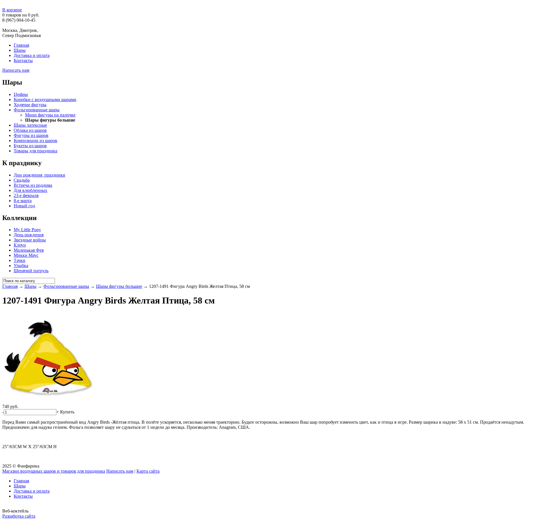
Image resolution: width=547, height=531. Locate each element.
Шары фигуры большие (119, 286)
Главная (21, 45)
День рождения (29, 234)
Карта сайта (148, 471)
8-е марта (23, 200)
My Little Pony (27, 229)
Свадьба (22, 180)
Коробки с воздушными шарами (45, 99)
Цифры (21, 94)
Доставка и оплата (32, 55)
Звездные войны (30, 239)
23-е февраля (26, 195)
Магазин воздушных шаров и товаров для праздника (53, 471)
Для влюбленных (30, 190)
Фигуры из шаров (31, 135)
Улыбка (21, 265)
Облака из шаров (30, 130)
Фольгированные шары (37, 109)
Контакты (23, 60)
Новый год (24, 205)
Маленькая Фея (29, 250)
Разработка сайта (18, 516)
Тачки (19, 260)
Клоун (20, 245)
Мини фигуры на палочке (50, 114)
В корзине (12, 9)
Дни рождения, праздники (39, 175)
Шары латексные (30, 125)
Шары (20, 50)
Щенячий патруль (31, 270)
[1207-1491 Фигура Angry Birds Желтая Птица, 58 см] (47, 401)
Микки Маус (26, 255)
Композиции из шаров (35, 140)
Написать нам (15, 70)
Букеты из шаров (30, 145)
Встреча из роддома (33, 185)
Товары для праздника (35, 150)
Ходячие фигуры (30, 104)
